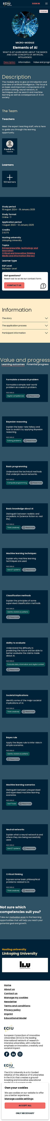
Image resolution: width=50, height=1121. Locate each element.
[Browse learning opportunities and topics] (46, 4)
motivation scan (17, 917)
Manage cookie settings (19, 1098)
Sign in (36, 3)
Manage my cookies (16, 997)
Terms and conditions (17, 1005)
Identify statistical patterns (17, 612)
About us (9, 989)
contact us (14, 285)
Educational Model (15, 1018)
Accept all (25, 1105)
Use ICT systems (13, 570)
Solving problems (14, 441)
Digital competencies (15, 396)
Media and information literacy (18, 256)
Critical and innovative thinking (18, 253)
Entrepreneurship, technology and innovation (20, 249)
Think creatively (13, 527)
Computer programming (17, 483)
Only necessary (25, 1113)
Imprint (8, 1014)
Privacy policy (12, 1009)
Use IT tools (11, 804)
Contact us (10, 993)
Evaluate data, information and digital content (25, 664)
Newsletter (10, 1001)
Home (7, 985)
